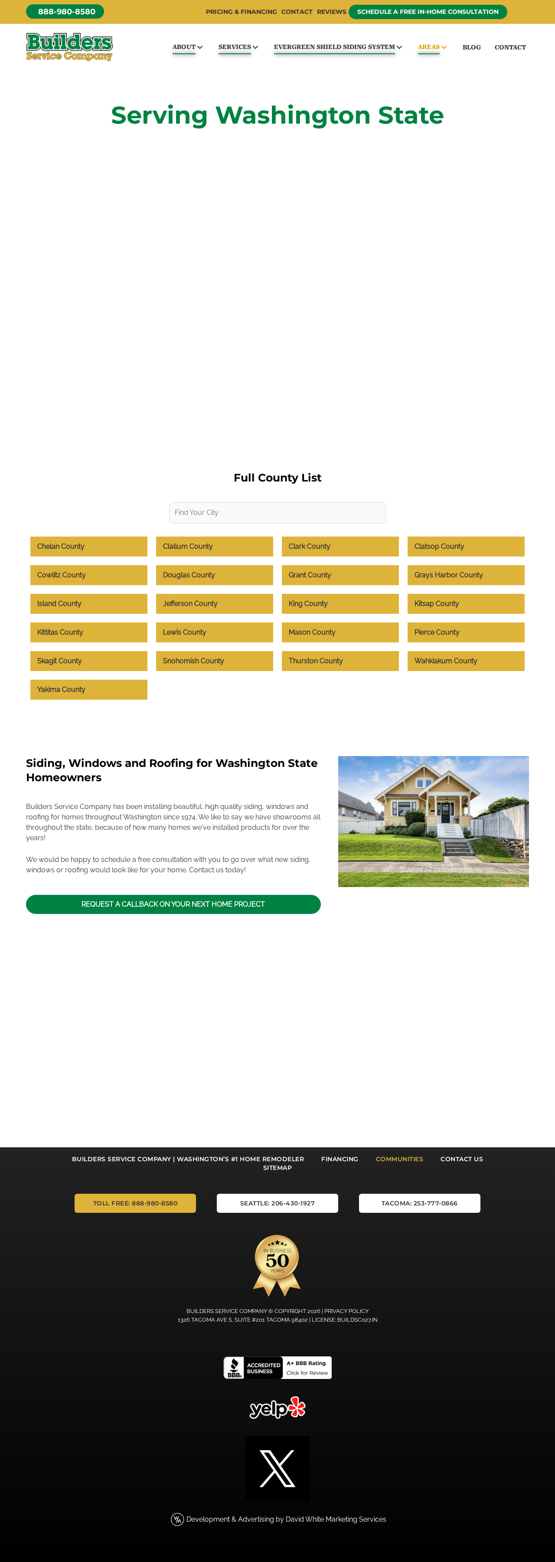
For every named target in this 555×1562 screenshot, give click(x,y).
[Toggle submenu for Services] (255, 47)
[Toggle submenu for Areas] (443, 47)
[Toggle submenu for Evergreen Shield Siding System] (399, 47)
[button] (65, 11)
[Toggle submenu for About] (199, 47)
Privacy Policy (346, 1311)
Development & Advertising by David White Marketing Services (286, 1519)
